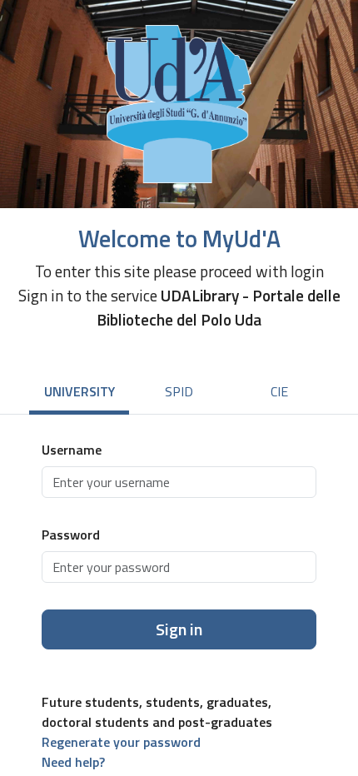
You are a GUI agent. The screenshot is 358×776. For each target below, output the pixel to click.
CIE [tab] (279, 391)
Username (72, 450)
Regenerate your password (121, 742)
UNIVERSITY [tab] (79, 391)
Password (71, 535)
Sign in (179, 629)
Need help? (73, 762)
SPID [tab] (179, 391)
